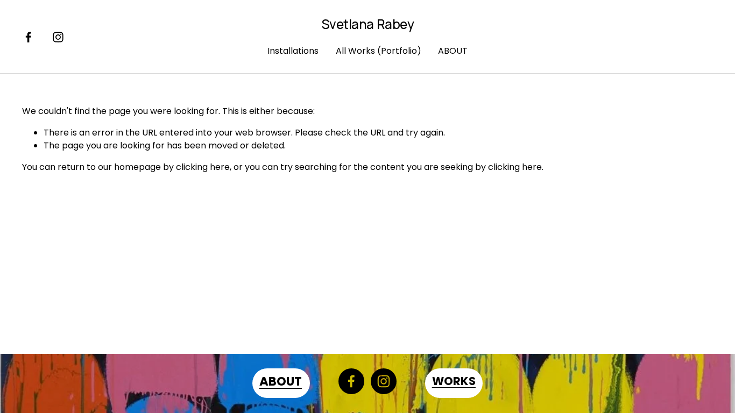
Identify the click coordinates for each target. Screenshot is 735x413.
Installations (293, 51)
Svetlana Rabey (367, 24)
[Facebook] (28, 37)
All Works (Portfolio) (378, 51)
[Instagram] (58, 37)
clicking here (203, 167)
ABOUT (453, 51)
